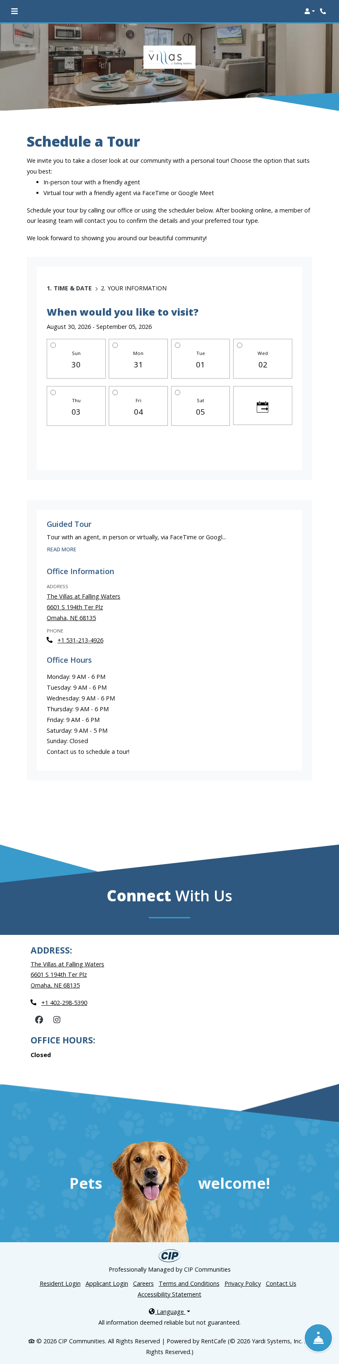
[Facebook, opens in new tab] (39, 1020)
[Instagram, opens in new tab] (56, 1020)
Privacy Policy (242, 1283)
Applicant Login (107, 1283)
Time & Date (73, 288)
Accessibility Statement (169, 1294)
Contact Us (281, 1283)
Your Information (137, 288)
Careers (143, 1283)
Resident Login (60, 1283)
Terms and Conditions (189, 1283)
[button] (309, 11)
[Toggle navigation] (14, 11)
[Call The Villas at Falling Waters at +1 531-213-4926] (324, 11)
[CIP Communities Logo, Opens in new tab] (169, 1256)
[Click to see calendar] (263, 405)
